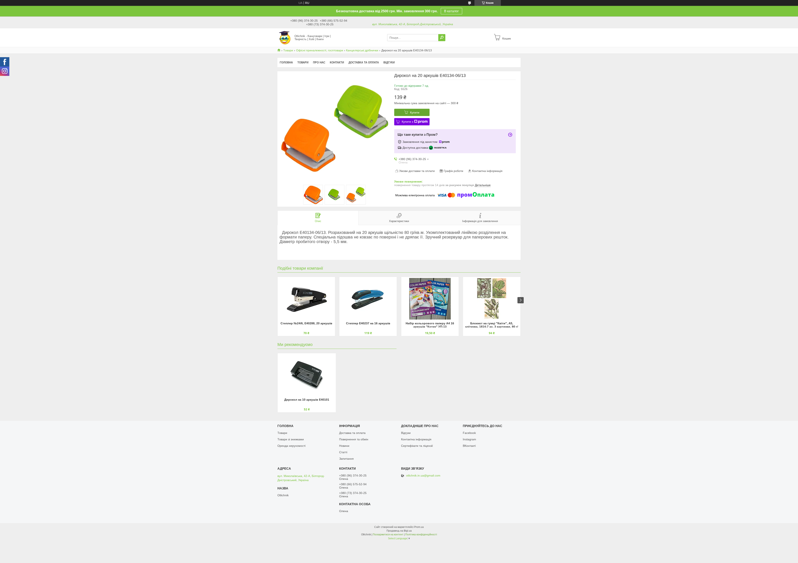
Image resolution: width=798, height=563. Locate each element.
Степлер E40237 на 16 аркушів (368, 323)
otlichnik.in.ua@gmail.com (423, 475)
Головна (286, 62)
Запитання (346, 458)
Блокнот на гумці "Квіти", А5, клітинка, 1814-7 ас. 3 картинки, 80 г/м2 (491, 325)
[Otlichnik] (284, 37)
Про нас (319, 62)
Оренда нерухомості (291, 445)
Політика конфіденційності (421, 534)
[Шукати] (441, 37)
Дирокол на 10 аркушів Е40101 (306, 399)
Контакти (337, 62)
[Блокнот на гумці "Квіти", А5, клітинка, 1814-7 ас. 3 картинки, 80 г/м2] (491, 299)
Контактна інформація (416, 439)
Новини (344, 445)
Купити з (407, 121)
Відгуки (389, 62)
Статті (343, 452)
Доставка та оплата (364, 62)
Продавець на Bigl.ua (399, 530)
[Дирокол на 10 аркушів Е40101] (307, 375)
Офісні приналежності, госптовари (319, 50)
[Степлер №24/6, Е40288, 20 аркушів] (306, 299)
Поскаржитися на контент (388, 534)
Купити (414, 112)
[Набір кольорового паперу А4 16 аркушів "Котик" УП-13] (430, 299)
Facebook (469, 433)
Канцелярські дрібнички (362, 50)
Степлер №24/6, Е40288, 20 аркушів (306, 323)
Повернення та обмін (353, 439)
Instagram (469, 439)
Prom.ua (419, 527)
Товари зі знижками (290, 439)
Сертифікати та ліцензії (417, 445)
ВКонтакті (469, 445)
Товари (288, 50)
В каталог (451, 11)
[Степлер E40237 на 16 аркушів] (368, 299)
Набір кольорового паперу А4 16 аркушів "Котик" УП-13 (430, 325)
